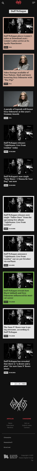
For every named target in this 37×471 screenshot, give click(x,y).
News (10, 423)
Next (23, 384)
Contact (27, 427)
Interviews (10, 425)
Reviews (10, 427)
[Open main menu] (33, 3)
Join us (26, 423)
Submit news (26, 425)
